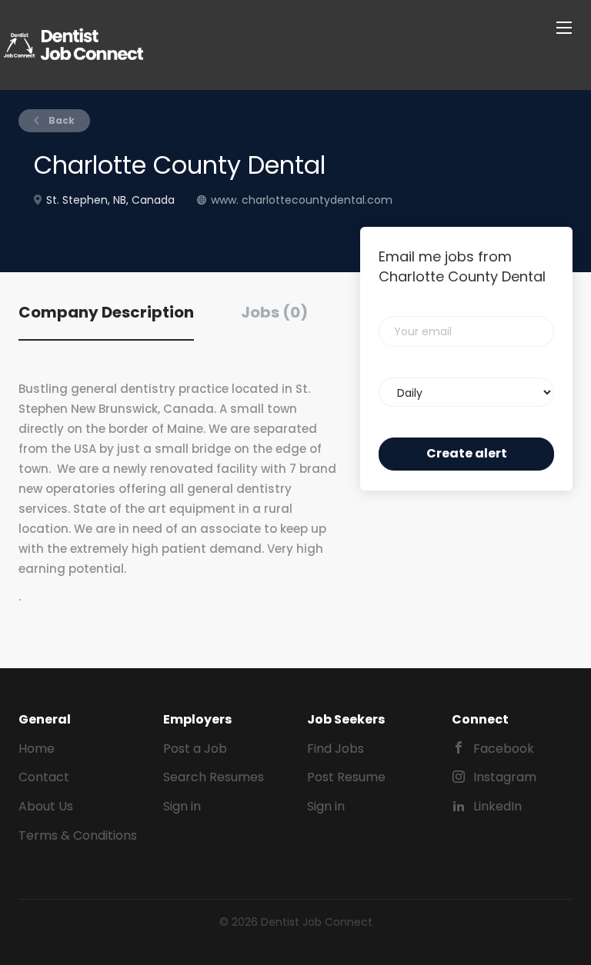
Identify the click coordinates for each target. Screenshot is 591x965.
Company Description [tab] (106, 312)
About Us (45, 806)
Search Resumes (213, 777)
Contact (43, 777)
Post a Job (195, 748)
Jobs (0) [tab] (274, 312)
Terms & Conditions (77, 835)
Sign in (182, 806)
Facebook (503, 748)
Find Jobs (335, 748)
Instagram (504, 777)
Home (36, 748)
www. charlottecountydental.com (301, 200)
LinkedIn (497, 806)
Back (60, 120)
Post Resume (346, 777)
